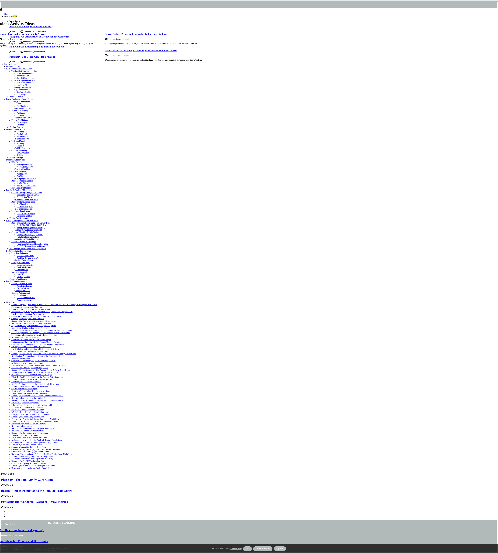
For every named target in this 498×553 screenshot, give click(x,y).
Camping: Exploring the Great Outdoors (27, 319)
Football (23, 132)
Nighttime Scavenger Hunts (28, 237)
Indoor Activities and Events (23, 241)
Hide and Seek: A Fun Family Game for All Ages (31, 375)
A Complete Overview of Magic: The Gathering (31, 323)
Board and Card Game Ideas (26, 220)
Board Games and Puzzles (25, 178)
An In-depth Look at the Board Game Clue (29, 438)
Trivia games (22, 204)
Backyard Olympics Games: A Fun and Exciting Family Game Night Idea (41, 454)
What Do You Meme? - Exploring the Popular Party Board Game (38, 377)
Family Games (10, 64)
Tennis (19, 146)
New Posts (10, 302)
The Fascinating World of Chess (24, 435)
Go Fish (20, 97)
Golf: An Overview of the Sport (24, 389)
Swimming (24, 153)
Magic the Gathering (25, 73)
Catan (19, 265)
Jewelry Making (23, 169)
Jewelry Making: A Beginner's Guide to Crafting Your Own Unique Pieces (41, 311)
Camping (20, 153)
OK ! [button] (247, 549)
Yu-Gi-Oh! (21, 78)
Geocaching (21, 295)
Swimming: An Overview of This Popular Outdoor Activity (35, 342)
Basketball (24, 136)
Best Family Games (14, 251)
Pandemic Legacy (27, 265)
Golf (18, 148)
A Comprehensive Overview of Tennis (27, 363)
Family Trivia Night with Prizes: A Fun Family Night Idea (35, 419)
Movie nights (22, 218)
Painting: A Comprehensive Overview (27, 307)
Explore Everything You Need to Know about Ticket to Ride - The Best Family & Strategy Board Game (54, 304)
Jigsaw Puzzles (23, 183)
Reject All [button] (279, 549)
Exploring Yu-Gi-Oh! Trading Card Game (28, 461)
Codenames (21, 255)
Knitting (23, 162)
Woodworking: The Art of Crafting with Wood (30, 309)
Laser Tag (21, 290)
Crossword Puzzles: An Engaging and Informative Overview (36, 316)
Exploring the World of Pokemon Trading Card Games (33, 321)
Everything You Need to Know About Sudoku (30, 414)
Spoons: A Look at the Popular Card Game (29, 447)
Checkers (23, 106)
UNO (19, 276)
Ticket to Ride (22, 269)
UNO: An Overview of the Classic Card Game (30, 412)
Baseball (23, 134)
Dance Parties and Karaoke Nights (34, 244)
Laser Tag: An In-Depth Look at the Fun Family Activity (34, 421)
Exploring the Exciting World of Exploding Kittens (32, 456)
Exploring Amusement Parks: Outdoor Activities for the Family (37, 396)
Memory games (26, 206)
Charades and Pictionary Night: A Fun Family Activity (33, 361)
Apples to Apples (27, 255)
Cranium (20, 115)
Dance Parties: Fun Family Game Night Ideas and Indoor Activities (141, 50)
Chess (19, 104)
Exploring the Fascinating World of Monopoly (30, 433)
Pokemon (20, 76)
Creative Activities (18, 171)
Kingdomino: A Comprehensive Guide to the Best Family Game (37, 356)
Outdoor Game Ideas (20, 192)
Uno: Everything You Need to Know (26, 445)
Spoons (20, 92)
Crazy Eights (25, 92)
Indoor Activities (16, 157)
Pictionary (21, 113)
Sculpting (20, 178)
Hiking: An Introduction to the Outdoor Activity (31, 398)
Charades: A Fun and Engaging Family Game (30, 452)
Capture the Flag (23, 197)
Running (20, 143)
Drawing (23, 174)
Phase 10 (23, 85)
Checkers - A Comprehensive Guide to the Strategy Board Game (37, 344)
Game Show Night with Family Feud (35, 223)
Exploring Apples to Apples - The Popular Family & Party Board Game (40, 370)
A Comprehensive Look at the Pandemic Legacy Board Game (36, 440)
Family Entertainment (15, 281)
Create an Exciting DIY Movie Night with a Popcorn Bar (34, 442)
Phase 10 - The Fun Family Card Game (27, 410)
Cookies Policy (235, 549)
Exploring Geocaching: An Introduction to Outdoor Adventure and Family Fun (43, 330)
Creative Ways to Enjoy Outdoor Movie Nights (30, 391)
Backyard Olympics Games (31, 192)
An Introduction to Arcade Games (25, 337)
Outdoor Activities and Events (23, 232)
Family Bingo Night (25, 244)
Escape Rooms (23, 288)
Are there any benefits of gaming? (25, 403)
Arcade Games (26, 283)
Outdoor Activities (22, 148)
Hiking (19, 157)
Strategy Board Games (24, 99)
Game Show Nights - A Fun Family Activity (29, 328)
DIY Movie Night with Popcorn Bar (31, 248)
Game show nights (24, 216)
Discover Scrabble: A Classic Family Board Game (31, 468)
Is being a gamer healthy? (21, 358)
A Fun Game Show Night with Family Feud (29, 368)
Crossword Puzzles (28, 185)
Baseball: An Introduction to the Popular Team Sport (32, 428)
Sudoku (20, 185)
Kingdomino (25, 276)
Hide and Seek (23, 199)
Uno (18, 85)
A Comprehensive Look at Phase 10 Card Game (31, 347)
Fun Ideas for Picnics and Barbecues (26, 382)
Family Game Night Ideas (16, 190)
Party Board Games (23, 251)
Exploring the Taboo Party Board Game (27, 417)
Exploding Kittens (24, 83)
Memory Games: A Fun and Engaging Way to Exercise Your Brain (38, 400)
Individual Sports (18, 141)
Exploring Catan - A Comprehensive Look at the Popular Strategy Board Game (43, 354)
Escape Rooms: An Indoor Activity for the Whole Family (34, 372)
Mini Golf (21, 297)
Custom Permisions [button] (263, 549)
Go (18, 106)
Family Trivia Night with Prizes (29, 227)
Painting (20, 174)
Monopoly (21, 122)
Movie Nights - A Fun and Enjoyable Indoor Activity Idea (136, 34)
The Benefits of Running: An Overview (27, 314)
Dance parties (22, 213)
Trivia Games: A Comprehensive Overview (29, 393)
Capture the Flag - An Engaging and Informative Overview (35, 449)
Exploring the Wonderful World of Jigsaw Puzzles (31, 379)
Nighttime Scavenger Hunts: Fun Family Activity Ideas (33, 326)
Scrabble (20, 125)
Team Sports (20, 129)
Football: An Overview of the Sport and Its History (32, 459)
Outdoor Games (16, 127)
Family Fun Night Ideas (16, 220)
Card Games (14, 66)
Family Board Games (23, 118)
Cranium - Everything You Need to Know (28, 463)
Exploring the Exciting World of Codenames (29, 386)
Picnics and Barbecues (26, 239)
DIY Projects (20, 160)
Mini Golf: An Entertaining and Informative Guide (32, 405)
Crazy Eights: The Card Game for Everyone (29, 351)
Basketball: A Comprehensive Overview (27, 431)
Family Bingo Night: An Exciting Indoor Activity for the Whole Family (40, 333)
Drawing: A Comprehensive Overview (27, 407)
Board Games (12, 99)
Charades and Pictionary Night (29, 230)
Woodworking (26, 164)
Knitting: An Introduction (21, 426)
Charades (20, 206)
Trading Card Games (23, 69)
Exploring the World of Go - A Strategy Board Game (33, 466)
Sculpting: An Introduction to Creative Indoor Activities (34, 335)
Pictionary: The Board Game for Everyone (28, 424)
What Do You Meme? (25, 260)
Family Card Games (19, 90)
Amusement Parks (27, 297)
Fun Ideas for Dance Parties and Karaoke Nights (31, 340)
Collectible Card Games (21, 80)
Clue (18, 127)
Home (6, 14)
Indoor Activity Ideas (20, 211)
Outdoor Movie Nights (26, 234)
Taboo (19, 118)
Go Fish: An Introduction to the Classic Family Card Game (35, 384)
